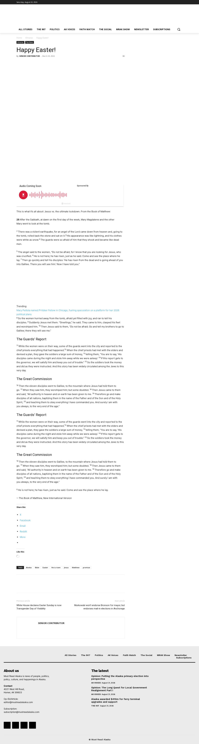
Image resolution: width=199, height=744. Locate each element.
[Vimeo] (176, 2)
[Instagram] (168, 2)
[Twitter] (172, 2)
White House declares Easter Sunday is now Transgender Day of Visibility (38, 607)
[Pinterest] (34, 63)
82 (124, 56)
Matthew (75, 567)
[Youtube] (181, 2)
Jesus (66, 567)
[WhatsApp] (41, 63)
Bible (37, 567)
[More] (48, 63)
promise (86, 567)
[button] (179, 29)
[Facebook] (163, 2)
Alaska (29, 567)
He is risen (55, 567)
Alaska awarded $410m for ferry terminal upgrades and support (115, 700)
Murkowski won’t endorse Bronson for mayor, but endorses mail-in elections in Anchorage (99, 607)
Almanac (29, 38)
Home (19, 38)
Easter (45, 567)
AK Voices (96, 683)
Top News (29, 42)
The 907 (95, 706)
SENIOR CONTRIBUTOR (29, 56)
